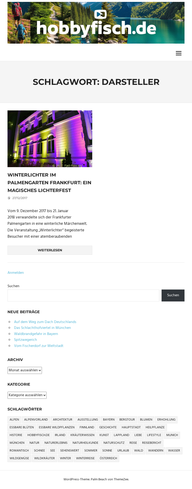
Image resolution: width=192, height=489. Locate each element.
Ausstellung (88, 419)
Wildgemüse (19, 458)
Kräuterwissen (82, 435)
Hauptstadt (131, 427)
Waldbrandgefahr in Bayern (36, 334)
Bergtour (127, 419)
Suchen (13, 286)
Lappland (121, 435)
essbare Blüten (22, 427)
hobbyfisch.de (38, 435)
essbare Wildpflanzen (56, 427)
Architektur (62, 419)
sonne (107, 450)
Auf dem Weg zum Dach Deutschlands (45, 322)
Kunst (104, 435)
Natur (34, 443)
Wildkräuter (44, 458)
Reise (133, 443)
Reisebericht (151, 443)
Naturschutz (114, 443)
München (17, 443)
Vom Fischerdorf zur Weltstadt (38, 346)
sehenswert (69, 450)
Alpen (14, 419)
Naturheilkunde (85, 443)
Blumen (146, 419)
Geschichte (108, 427)
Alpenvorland (36, 419)
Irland (60, 435)
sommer (90, 450)
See (52, 450)
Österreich (108, 458)
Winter (65, 458)
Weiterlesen (50, 250)
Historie (16, 435)
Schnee (39, 450)
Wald (138, 450)
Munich (172, 435)
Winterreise (85, 458)
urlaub (123, 450)
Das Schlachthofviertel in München (42, 328)
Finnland (87, 427)
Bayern (108, 419)
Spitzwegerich (25, 340)
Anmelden (15, 273)
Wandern (155, 450)
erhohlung (166, 419)
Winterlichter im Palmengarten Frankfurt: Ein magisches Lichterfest (49, 182)
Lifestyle (154, 435)
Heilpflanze (155, 427)
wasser (174, 450)
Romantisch (19, 450)
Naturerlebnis (55, 443)
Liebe (138, 435)
